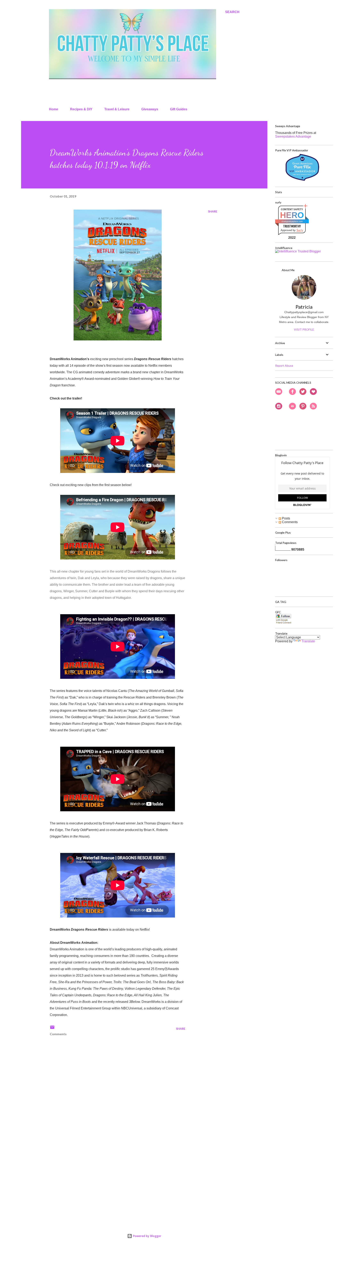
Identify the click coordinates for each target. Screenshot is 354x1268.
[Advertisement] (111, 1171)
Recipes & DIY (81, 109)
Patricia (304, 307)
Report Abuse (284, 365)
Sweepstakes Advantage (293, 136)
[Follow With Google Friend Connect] (283, 623)
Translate (308, 641)
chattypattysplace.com (292, 221)
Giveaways (149, 109)
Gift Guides (178, 109)
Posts (285, 518)
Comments (289, 522)
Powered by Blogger (146, 1236)
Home (53, 109)
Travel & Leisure (116, 109)
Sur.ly (299, 230)
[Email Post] (52, 1028)
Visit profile (304, 329)
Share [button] (212, 211)
